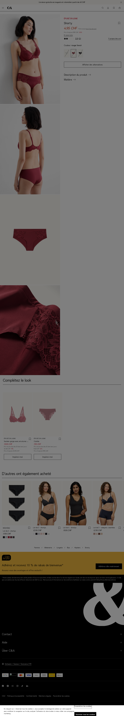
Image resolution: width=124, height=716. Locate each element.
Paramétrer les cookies (83, 706)
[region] (62, 710)
